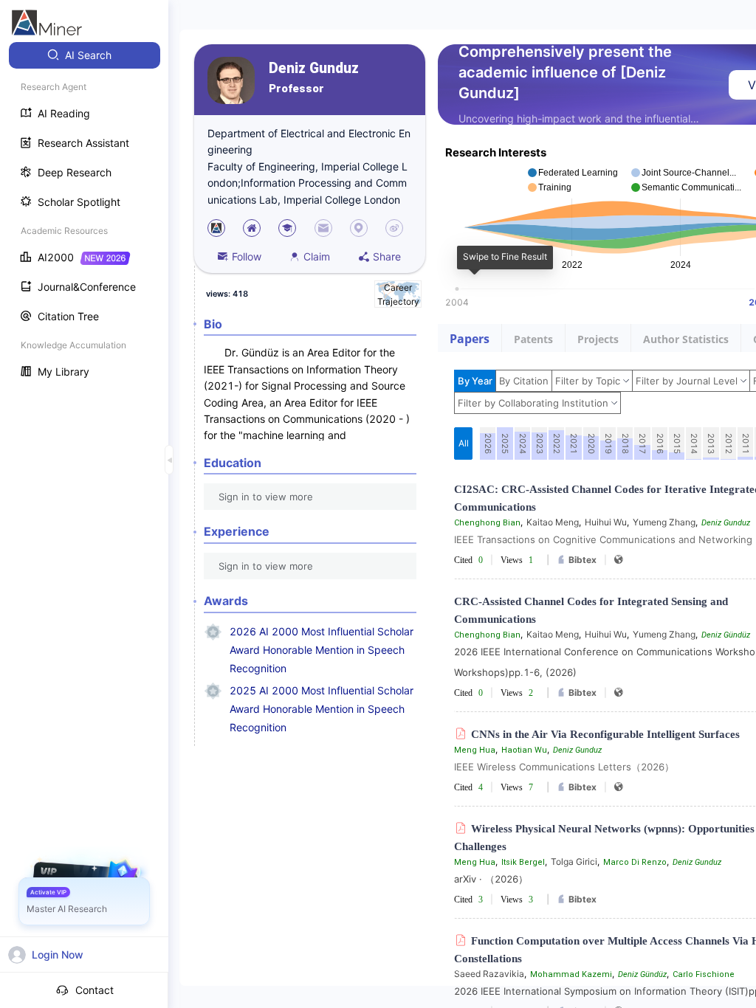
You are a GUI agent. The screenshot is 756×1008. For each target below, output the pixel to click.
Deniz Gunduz (314, 68)
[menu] (84, 215)
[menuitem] (84, 55)
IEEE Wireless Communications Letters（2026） (564, 767)
